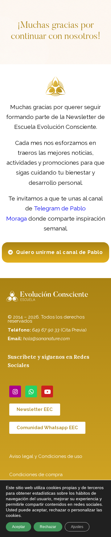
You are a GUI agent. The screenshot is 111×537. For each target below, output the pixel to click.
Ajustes (77, 527)
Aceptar (18, 527)
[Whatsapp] (31, 391)
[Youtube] (47, 391)
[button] (55, 252)
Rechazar (48, 527)
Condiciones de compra (36, 474)
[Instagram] (15, 391)
